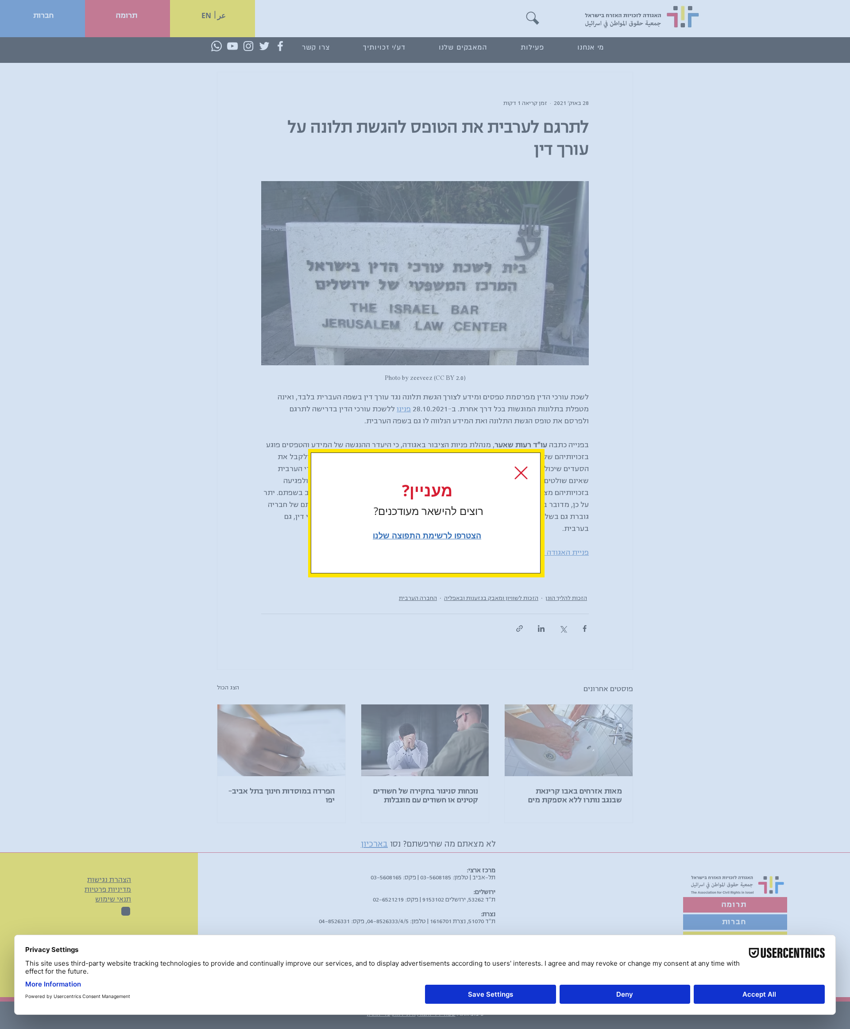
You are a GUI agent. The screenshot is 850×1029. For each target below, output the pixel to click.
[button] (521, 473)
